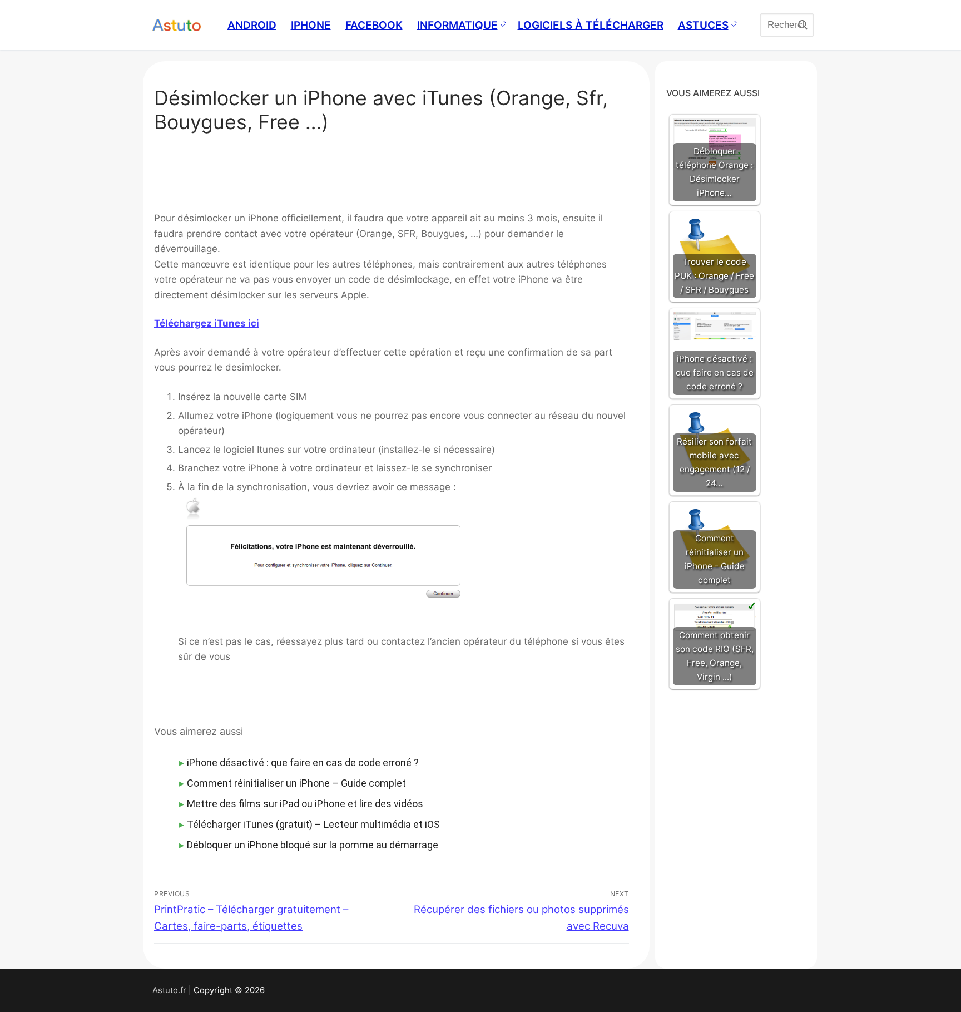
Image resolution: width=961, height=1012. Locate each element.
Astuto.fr (169, 990)
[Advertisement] (391, 176)
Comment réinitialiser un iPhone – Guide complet (296, 783)
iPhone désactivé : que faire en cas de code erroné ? (303, 762)
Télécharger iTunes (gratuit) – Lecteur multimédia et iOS (313, 824)
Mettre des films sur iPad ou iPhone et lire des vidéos (305, 803)
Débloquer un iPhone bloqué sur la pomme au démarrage (312, 845)
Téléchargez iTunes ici (206, 323)
